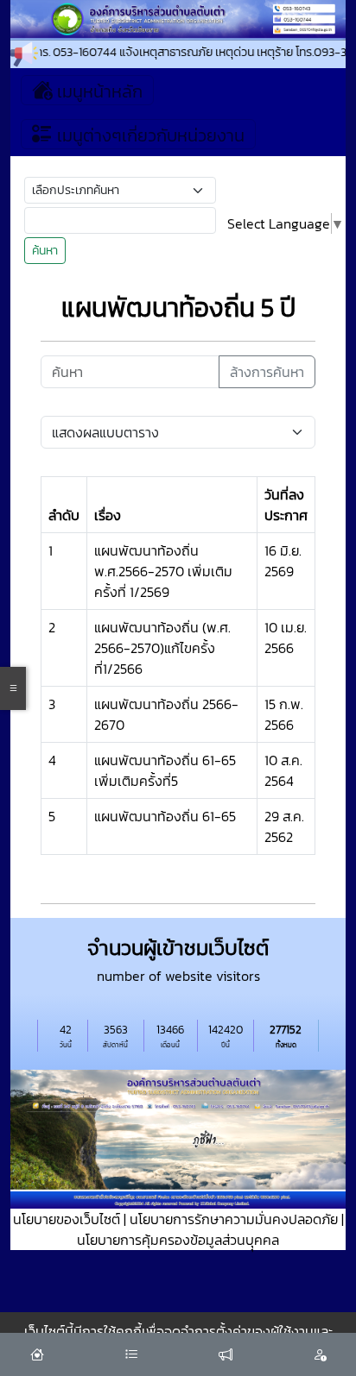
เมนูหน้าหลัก (98, 91)
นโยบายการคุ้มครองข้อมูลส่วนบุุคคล (178, 1239)
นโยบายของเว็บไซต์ (66, 1219)
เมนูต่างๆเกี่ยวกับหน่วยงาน (149, 135)
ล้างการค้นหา (267, 371)
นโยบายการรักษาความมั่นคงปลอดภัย (234, 1219)
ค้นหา (45, 251)
